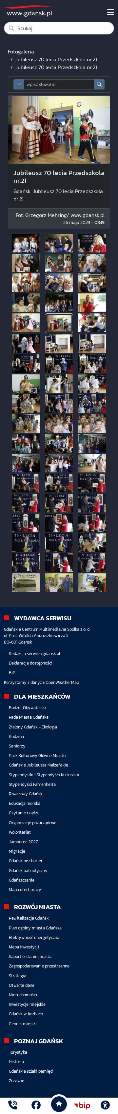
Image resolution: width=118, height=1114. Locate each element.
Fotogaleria (21, 51)
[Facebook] (36, 1106)
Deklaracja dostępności (30, 663)
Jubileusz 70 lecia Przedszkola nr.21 (56, 59)
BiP (12, 672)
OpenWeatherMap (62, 682)
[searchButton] (99, 84)
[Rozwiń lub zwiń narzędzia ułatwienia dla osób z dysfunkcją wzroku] (105, 1106)
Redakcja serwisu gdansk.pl (34, 653)
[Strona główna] (12, 1106)
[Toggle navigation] (110, 12)
